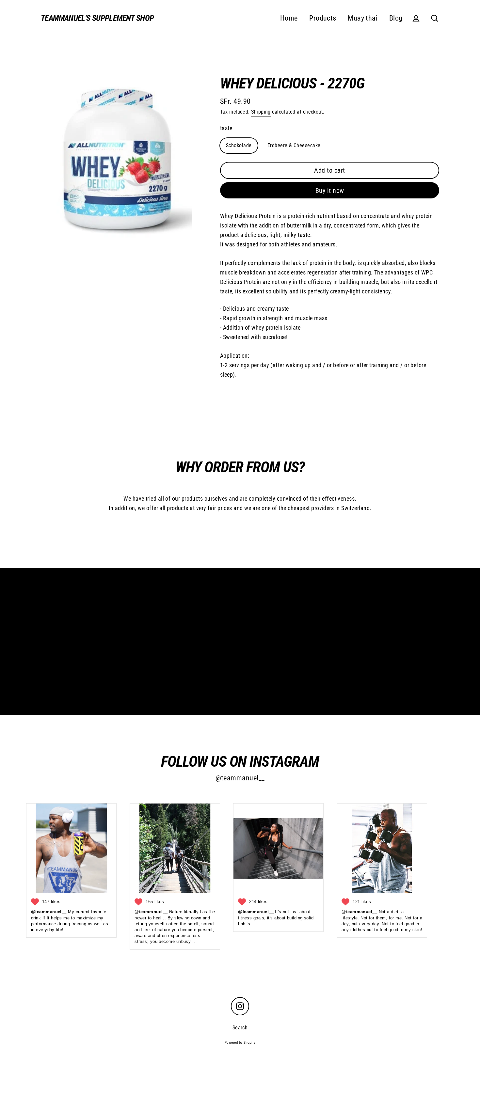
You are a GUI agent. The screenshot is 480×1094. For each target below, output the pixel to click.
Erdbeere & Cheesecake (293, 145)
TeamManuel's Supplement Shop (97, 18)
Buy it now (329, 191)
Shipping (261, 112)
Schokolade (239, 145)
